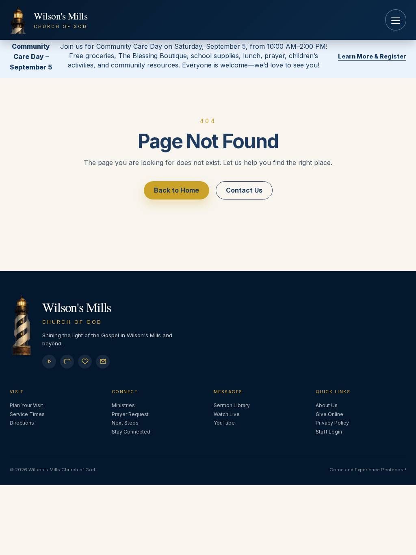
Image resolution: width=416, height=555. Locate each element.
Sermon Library (232, 405)
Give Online (329, 414)
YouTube (224, 423)
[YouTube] (67, 362)
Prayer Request (130, 414)
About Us (327, 405)
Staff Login (329, 432)
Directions (22, 423)
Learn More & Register (372, 56)
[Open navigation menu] (395, 19)
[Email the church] (103, 362)
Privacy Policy (332, 423)
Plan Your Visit (26, 405)
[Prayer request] (85, 362)
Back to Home (176, 190)
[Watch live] (49, 362)
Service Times (27, 414)
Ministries (123, 405)
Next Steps (125, 423)
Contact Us (244, 190)
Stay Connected (131, 432)
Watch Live (227, 414)
